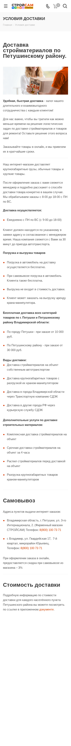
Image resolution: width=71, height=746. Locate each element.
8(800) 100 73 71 (50, 530)
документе (46, 609)
